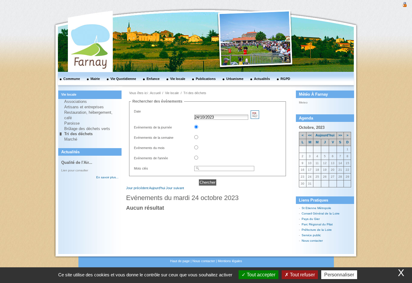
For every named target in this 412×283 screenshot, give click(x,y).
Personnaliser (339, 274)
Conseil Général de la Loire (321, 213)
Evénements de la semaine (153, 137)
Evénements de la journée (153, 127)
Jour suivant (175, 188)
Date (137, 111)
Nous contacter (312, 240)
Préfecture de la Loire (317, 229)
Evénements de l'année (151, 158)
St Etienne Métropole (316, 208)
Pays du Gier (311, 219)
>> (340, 135)
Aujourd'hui (157, 188)
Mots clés (141, 168)
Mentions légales (230, 261)
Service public (311, 235)
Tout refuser (302, 274)
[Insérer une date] (255, 117)
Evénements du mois (149, 148)
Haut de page (180, 261)
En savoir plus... (107, 177)
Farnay (315, 102)
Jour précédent (137, 188)
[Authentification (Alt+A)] (405, 4)
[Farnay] (82, 25)
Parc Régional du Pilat (317, 224)
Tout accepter (260, 274)
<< (310, 135)
